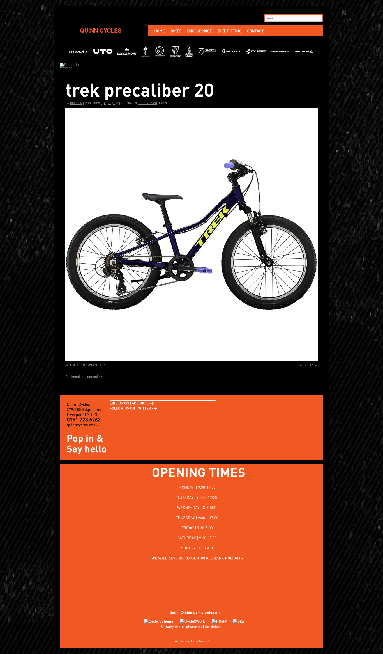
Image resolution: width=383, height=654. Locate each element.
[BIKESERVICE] (199, 30)
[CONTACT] (255, 30)
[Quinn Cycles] (178, 612)
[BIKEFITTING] (229, 30)
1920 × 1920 (147, 102)
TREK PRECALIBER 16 (88, 364)
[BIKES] (176, 30)
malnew (76, 102)
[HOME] (159, 30)
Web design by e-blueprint (192, 640)
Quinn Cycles (100, 30)
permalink (94, 376)
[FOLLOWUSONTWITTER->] (133, 408)
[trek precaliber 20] (191, 234)
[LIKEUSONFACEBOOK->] (132, 403)
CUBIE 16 (305, 364)
